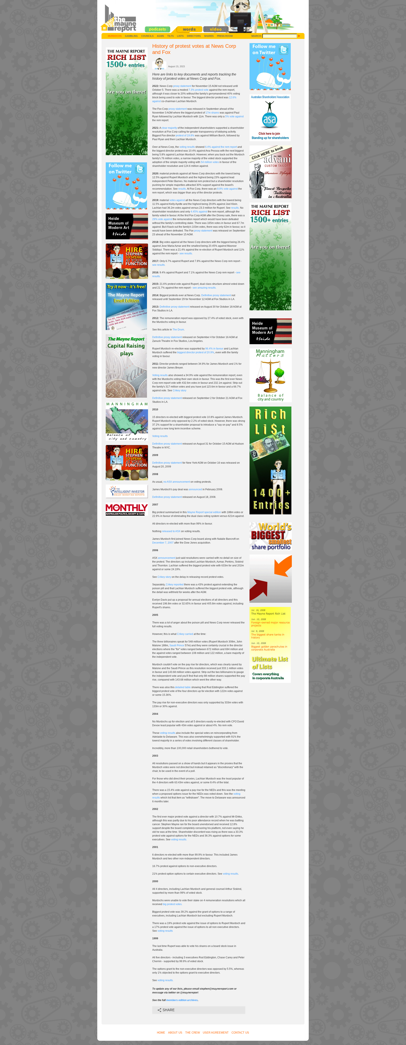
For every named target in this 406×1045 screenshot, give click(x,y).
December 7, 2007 (163, 542)
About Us (175, 1032)
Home (161, 1032)
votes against (177, 200)
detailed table (183, 687)
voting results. (179, 839)
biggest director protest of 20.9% (195, 352)
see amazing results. (204, 287)
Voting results (160, 375)
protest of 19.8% (185, 135)
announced (195, 489)
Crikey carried (185, 634)
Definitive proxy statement (216, 295)
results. (182, 188)
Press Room (225, 36)
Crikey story (179, 390)
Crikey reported (175, 584)
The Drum (178, 329)
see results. (186, 253)
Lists (180, 36)
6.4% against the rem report (221, 146)
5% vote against (234, 116)
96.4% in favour (214, 348)
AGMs (160, 36)
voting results (187, 146)
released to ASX (171, 531)
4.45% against (199, 211)
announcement (166, 557)
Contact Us (240, 1032)
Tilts (170, 36)
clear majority (169, 127)
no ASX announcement (176, 481)
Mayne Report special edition (204, 512)
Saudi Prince (176, 645)
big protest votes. (172, 904)
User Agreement (216, 1032)
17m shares (212, 112)
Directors (194, 36)
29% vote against (162, 219)
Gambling (131, 36)
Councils (147, 36)
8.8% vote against (227, 188)
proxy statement (182, 86)
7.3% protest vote (198, 89)
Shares (209, 36)
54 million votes (210, 162)
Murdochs (115, 36)
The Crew (192, 1032)
